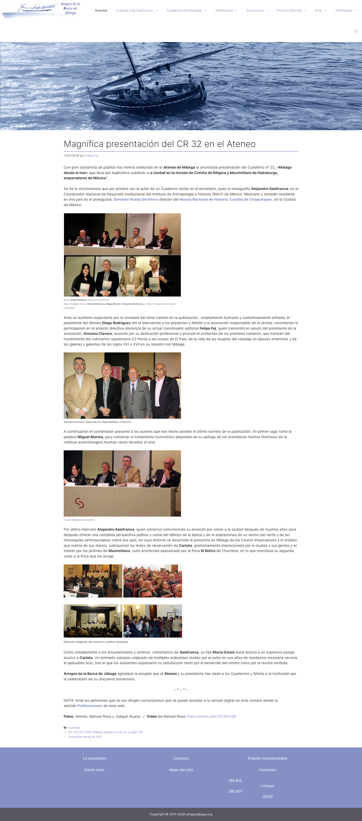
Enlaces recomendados (267, 758)
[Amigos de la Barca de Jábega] (41, 10)
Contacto (181, 758)
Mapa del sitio (181, 770)
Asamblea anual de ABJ (85, 736)
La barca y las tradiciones (134, 10)
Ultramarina (224, 10)
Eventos (101, 10)
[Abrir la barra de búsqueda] (356, 31)
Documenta (254, 10)
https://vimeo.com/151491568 (211, 716)
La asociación (94, 758)
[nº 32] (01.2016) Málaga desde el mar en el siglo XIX (106, 732)
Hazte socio (94, 770)
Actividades (344, 10)
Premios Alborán (289, 10)
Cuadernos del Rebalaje (184, 10)
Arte (318, 10)
